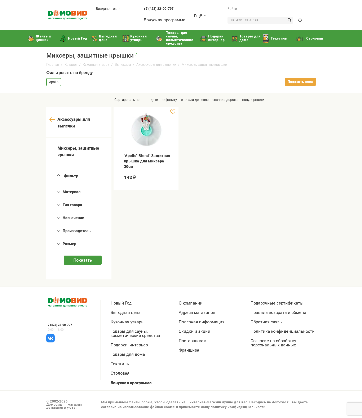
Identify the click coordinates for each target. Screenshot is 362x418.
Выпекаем (123, 65)
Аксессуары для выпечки (156, 65)
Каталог (71, 65)
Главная (52, 65)
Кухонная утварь (96, 65)
